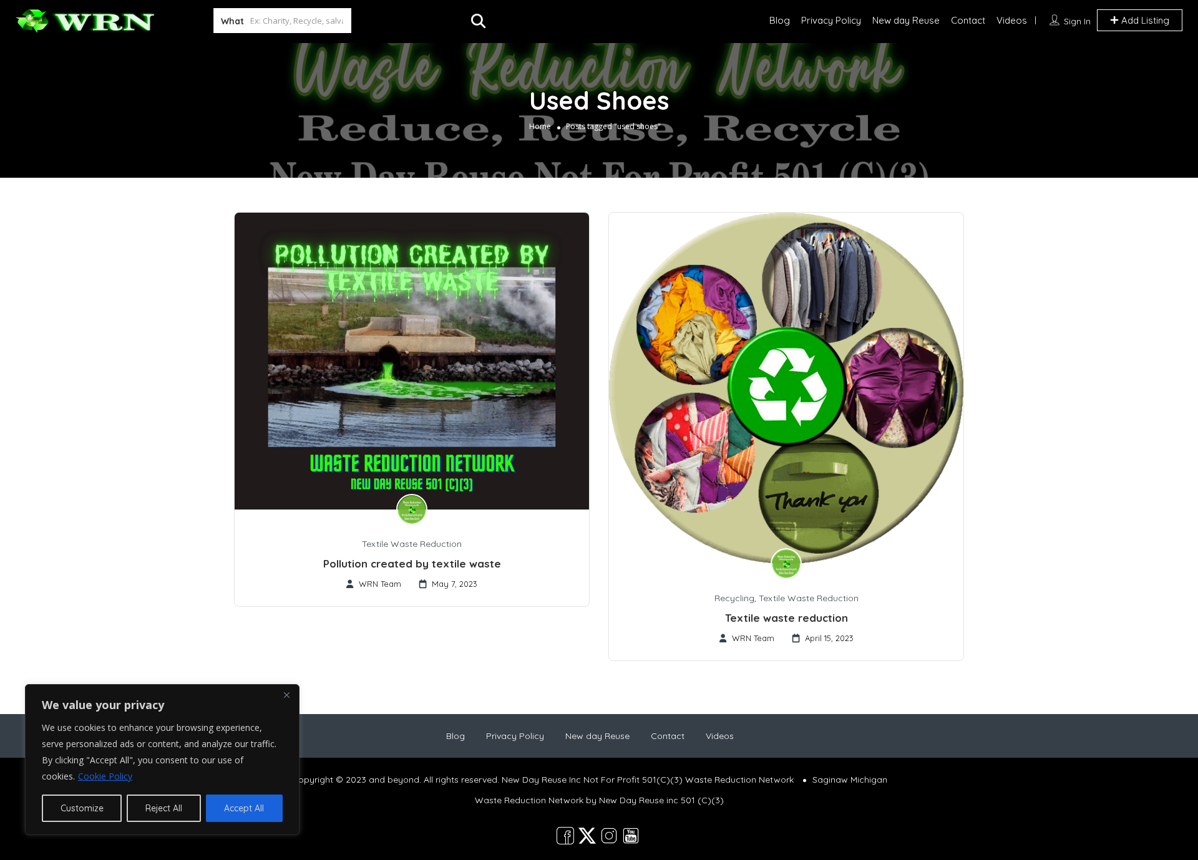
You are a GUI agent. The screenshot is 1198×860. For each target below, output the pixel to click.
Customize (82, 808)
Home (540, 126)
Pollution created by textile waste (412, 563)
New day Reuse (906, 20)
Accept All (244, 808)
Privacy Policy (831, 20)
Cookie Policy (105, 776)
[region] (162, 759)
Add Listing (1144, 20)
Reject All (163, 808)
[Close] (286, 694)
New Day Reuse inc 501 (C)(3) (661, 800)
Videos (1011, 20)
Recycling (734, 598)
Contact (968, 20)
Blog (779, 20)
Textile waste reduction (786, 617)
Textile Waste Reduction (412, 543)
